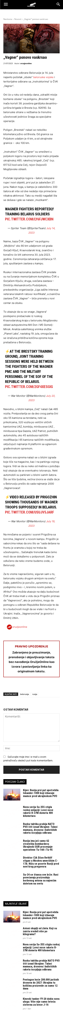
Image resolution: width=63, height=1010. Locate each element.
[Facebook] (6, 686)
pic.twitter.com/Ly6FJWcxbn (29, 219)
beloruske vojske (43, 77)
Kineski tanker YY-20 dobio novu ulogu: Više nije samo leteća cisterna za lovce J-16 (41, 1001)
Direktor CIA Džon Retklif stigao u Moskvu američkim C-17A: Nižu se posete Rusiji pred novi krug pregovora (41, 862)
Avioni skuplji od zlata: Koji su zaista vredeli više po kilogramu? (40, 931)
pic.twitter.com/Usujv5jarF (29, 512)
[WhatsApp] (22, 686)
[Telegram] (37, 686)
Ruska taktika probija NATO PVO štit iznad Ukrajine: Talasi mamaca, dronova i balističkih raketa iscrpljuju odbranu (40, 828)
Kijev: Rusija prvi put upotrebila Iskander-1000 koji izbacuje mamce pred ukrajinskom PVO (40, 793)
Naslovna (7, 19)
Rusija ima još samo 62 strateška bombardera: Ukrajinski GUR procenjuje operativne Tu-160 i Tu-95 (38, 845)
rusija (34, 694)
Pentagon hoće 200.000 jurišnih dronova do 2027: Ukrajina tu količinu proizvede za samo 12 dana (41, 984)
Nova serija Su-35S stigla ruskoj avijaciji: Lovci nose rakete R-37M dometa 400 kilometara (38, 811)
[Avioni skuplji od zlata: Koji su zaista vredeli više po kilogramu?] (11, 933)
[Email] (30, 686)
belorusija (24, 694)
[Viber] (45, 686)
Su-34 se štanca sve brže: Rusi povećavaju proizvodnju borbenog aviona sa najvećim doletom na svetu (40, 879)
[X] (14, 686)
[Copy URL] (53, 686)
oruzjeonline (26, 63)
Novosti (17, 19)
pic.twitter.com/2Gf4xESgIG (29, 387)
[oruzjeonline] (31, 4)
